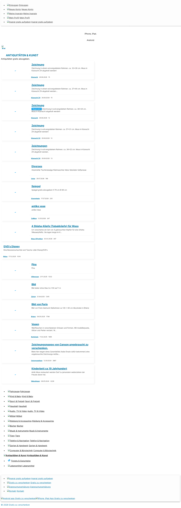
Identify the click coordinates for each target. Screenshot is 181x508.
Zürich (33, 297)
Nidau (5, 256)
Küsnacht (34, 77)
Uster (33, 178)
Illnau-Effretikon (37, 239)
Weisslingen (35, 381)
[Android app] (18, 498)
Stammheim (35, 198)
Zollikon (34, 218)
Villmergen (35, 277)
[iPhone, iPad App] (55, 498)
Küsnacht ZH (35, 98)
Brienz (33, 316)
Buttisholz (34, 337)
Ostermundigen (36, 361)
